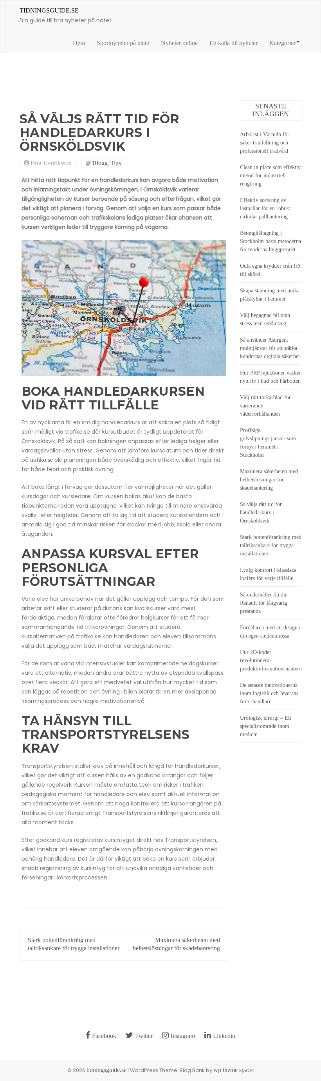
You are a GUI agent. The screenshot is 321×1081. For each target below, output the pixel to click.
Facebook (104, 1035)
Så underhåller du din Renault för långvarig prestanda (264, 603)
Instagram (183, 1035)
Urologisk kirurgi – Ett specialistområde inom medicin (265, 726)
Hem (79, 43)
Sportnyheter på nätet (123, 43)
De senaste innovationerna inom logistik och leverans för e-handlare (269, 693)
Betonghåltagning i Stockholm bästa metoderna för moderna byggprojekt (270, 241)
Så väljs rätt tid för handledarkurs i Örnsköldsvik (261, 512)
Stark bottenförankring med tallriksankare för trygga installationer (270, 545)
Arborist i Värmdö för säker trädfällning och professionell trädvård (264, 143)
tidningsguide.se (49, 10)
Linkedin (224, 1035)
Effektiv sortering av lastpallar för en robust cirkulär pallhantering (265, 208)
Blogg (100, 163)
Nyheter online (179, 43)
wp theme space (233, 1070)
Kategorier (282, 43)
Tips (115, 163)
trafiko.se (41, 459)
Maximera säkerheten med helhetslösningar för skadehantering (269, 479)
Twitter (144, 1035)
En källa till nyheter (233, 43)
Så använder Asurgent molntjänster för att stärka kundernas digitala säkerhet (270, 348)
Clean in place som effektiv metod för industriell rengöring (270, 175)
